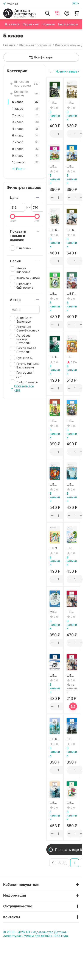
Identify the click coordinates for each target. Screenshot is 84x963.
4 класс (25, 128)
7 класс (25, 142)
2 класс (25, 115)
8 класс (25, 149)
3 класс (25, 122)
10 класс (25, 162)
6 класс (25, 135)
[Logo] (19, 13)
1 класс (25, 108)
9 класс (25, 155)
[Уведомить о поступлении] (73, 706)
